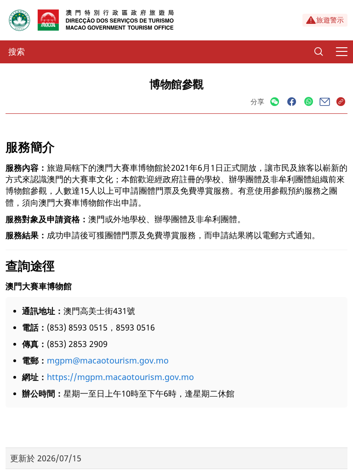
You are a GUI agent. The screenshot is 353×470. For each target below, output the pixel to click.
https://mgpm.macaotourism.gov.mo (120, 376)
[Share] (274, 102)
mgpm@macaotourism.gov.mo (108, 360)
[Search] (318, 51)
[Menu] (341, 51)
